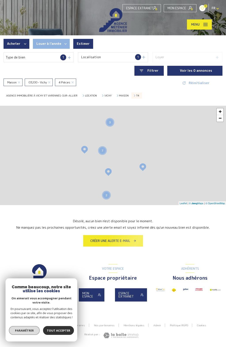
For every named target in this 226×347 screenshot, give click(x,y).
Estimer (83, 43)
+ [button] (220, 111)
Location (91, 95)
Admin (157, 325)
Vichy (108, 95)
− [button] (220, 118)
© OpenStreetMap (215, 203)
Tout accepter (58, 330)
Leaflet (183, 203)
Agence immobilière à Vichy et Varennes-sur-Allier (41, 95)
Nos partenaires (104, 325)
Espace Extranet (139, 8)
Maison (124, 95)
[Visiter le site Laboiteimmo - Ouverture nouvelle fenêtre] (120, 335)
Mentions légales (134, 325)
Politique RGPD (179, 325)
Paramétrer (24, 330)
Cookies (201, 325)
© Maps (196, 203)
